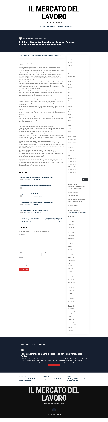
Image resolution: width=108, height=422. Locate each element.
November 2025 (71, 230)
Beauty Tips (46, 38)
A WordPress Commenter (73, 212)
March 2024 (70, 274)
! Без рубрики (71, 308)
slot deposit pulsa (72, 136)
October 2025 (71, 232)
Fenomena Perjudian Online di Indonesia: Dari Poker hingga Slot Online (36, 177)
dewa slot (70, 59)
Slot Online (70, 330)
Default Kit (83, 212)
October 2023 (71, 285)
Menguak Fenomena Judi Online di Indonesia (30, 194)
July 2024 (70, 265)
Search (69, 176)
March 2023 (70, 296)
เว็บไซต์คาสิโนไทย (72, 158)
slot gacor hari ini (71, 76)
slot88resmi (70, 81)
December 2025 (71, 227)
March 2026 (70, 219)
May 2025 (70, 246)
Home (37, 26)
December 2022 (71, 301)
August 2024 (71, 263)
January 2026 (71, 224)
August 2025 (71, 238)
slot (69, 73)
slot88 (69, 84)
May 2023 (70, 293)
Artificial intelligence (72, 311)
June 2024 (70, 268)
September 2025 (71, 235)
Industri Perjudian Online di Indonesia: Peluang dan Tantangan (34, 210)
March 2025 (70, 252)
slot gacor (70, 57)
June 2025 (70, 243)
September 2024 (71, 260)
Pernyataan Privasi (68, 26)
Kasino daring (71, 319)
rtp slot (69, 125)
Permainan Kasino (72, 327)
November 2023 (71, 282)
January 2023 (71, 298)
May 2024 (70, 271)
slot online (70, 62)
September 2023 (71, 287)
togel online (70, 117)
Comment (22, 234)
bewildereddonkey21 (28, 38)
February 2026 (71, 221)
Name (21, 252)
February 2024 (71, 276)
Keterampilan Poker (51, 26)
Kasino (69, 316)
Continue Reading (53, 364)
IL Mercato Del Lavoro (54, 12)
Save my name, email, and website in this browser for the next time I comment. (40, 265)
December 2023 (71, 279)
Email (44, 252)
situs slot (70, 70)
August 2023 (71, 290)
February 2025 (71, 254)
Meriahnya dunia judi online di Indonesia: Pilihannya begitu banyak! (35, 185)
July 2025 (70, 241)
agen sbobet (70, 144)
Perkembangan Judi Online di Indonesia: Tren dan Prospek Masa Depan (36, 202)
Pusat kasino (42, 26)
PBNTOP (59, 414)
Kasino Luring (71, 322)
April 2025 (70, 249)
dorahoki (70, 65)
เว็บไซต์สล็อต (71, 150)
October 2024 (71, 257)
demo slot (70, 103)
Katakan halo (60, 26)
